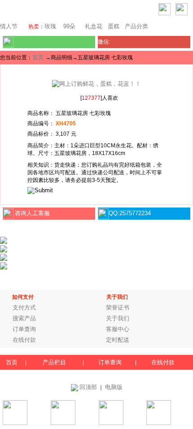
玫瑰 (50, 26)
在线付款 (24, 339)
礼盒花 (93, 26)
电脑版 (114, 387)
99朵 (68, 26)
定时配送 (117, 339)
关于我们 (117, 318)
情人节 (9, 26)
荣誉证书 (117, 307)
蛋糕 (113, 26)
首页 (38, 57)
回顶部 (88, 387)
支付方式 (24, 307)
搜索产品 (24, 318)
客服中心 (117, 329)
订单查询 (24, 329)
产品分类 (136, 26)
